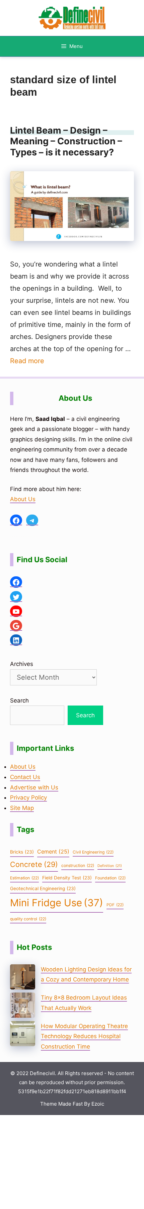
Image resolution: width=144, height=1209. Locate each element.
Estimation (24, 877)
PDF (115, 904)
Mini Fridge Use (56, 903)
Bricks (22, 852)
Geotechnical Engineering (43, 888)
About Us (22, 499)
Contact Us (25, 777)
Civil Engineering (93, 852)
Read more (27, 361)
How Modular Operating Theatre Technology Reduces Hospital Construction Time (84, 1036)
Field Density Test (67, 877)
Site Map (22, 808)
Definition (109, 866)
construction (77, 865)
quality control (28, 918)
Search (19, 700)
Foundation (110, 877)
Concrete (34, 864)
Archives (21, 664)
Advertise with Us (34, 787)
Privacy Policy (28, 797)
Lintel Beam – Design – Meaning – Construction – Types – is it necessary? (66, 141)
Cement (53, 851)
